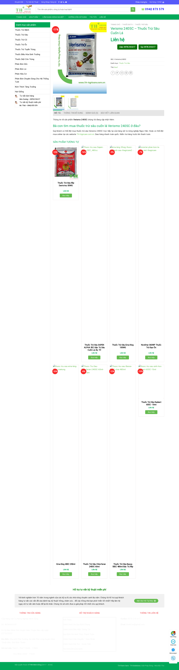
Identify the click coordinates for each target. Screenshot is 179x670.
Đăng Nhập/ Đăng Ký (48, 2)
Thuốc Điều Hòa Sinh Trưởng (27, 54)
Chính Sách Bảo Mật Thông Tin (76, 629)
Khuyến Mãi (19, 2)
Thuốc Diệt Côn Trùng (24, 59)
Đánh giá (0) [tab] (92, 113)
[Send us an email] (61, 2)
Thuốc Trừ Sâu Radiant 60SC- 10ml (151, 403)
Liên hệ (102, 17)
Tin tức (93, 17)
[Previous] (57, 58)
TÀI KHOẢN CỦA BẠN (72, 649)
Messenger (173, 653)
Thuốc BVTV (127, 24)
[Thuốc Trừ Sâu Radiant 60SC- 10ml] (151, 382)
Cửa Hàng (173, 636)
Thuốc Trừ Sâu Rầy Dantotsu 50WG (66, 184)
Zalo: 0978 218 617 (127, 47)
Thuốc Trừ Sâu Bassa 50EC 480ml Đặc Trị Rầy (122, 565)
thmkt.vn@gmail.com (135, 624)
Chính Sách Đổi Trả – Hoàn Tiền (77, 644)
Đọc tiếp (66, 195)
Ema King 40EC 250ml (65, 564)
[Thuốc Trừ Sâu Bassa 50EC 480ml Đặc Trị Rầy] (123, 463)
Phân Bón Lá (20, 69)
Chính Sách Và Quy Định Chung (76, 624)
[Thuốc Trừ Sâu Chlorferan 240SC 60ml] (94, 463)
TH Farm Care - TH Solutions (129, 666)
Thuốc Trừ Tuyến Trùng (25, 49)
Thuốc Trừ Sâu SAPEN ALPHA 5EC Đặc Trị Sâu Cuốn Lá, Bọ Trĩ (94, 347)
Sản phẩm (33, 17)
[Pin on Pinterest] (126, 73)
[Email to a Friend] (122, 73)
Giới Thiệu (67, 619)
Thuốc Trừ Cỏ (21, 40)
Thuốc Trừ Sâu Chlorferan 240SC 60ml (94, 565)
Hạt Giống (19, 91)
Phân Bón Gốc (21, 64)
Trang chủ (21, 17)
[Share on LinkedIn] (131, 73)
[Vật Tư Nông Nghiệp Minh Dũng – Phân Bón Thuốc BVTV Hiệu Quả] (23, 9)
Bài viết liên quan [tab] (110, 113)
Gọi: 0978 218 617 (148, 47)
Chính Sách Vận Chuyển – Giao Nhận (79, 639)
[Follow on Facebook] (59, 2)
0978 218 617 (134, 619)
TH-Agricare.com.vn (85, 134)
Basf (116, 67)
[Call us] (63, 2)
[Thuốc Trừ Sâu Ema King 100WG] (123, 244)
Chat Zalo (173, 645)
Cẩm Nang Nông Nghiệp (53, 17)
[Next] (102, 58)
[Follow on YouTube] (66, 2)
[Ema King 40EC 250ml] (66, 463)
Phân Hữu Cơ (21, 74)
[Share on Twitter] (117, 73)
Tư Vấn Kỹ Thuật (32, 2)
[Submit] (133, 9)
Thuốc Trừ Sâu (21, 35)
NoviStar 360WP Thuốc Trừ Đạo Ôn (151, 346)
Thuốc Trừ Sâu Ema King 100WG (123, 346)
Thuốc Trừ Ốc (21, 44)
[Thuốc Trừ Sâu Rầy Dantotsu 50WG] (66, 163)
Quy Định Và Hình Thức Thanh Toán (78, 634)
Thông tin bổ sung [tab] (73, 113)
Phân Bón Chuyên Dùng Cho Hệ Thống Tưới (32, 80)
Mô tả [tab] (57, 113)
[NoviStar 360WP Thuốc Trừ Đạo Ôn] (151, 244)
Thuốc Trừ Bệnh (22, 30)
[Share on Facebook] (113, 73)
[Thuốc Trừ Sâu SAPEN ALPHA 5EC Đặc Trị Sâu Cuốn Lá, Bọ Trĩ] (94, 244)
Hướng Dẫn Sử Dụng (77, 17)
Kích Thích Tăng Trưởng (25, 87)
